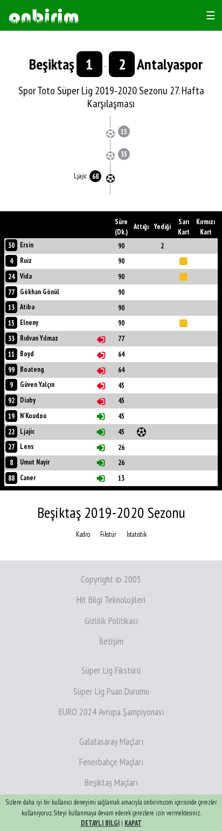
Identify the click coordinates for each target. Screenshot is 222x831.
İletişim (111, 641)
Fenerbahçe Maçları (111, 762)
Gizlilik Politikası (111, 620)
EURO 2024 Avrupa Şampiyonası (111, 711)
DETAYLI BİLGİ (100, 823)
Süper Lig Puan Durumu (111, 691)
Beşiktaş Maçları (111, 782)
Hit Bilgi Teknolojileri (111, 599)
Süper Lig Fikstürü (111, 670)
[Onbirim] (44, 15)
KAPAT (133, 823)
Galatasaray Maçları (111, 741)
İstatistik (137, 534)
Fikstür (108, 534)
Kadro (83, 534)
